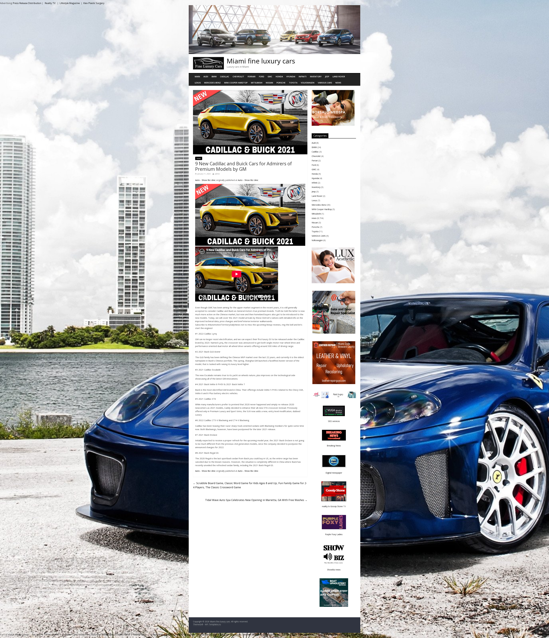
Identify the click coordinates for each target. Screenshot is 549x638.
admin (217, 174)
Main (197, 76)
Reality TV (50, 3)
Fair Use (36, 634)
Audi (205, 76)
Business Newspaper (102, 634)
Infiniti (303, 76)
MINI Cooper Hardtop (235, 82)
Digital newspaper (334, 472)
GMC (270, 76)
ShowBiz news (334, 569)
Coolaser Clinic (70, 634)
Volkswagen (307, 82)
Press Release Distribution (27, 3)
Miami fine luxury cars (261, 60)
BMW (214, 76)
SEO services (334, 421)
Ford (261, 76)
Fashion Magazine (185, 634)
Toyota (293, 82)
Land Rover (339, 76)
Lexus (198, 82)
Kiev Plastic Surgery (93, 3)
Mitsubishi (256, 82)
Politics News (349, 634)
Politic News (290, 634)
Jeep (327, 76)
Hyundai (290, 76)
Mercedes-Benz (212, 82)
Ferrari (251, 76)
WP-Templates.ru (213, 624)
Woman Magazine (252, 634)
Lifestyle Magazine (70, 3)
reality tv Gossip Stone (332, 506)
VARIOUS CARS (325, 82)
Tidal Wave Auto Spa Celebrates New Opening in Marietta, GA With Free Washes (256, 500)
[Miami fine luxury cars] (208, 58)
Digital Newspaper (207, 634)
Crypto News (123, 634)
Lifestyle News (273, 634)
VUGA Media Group (18, 634)
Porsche (281, 82)
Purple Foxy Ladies (334, 534)
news (199, 158)
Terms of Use (51, 634)
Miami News (140, 634)
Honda (279, 76)
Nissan (269, 82)
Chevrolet (238, 76)
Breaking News (334, 445)
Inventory (316, 76)
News (338, 82)
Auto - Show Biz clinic (205, 180)
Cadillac (224, 76)
